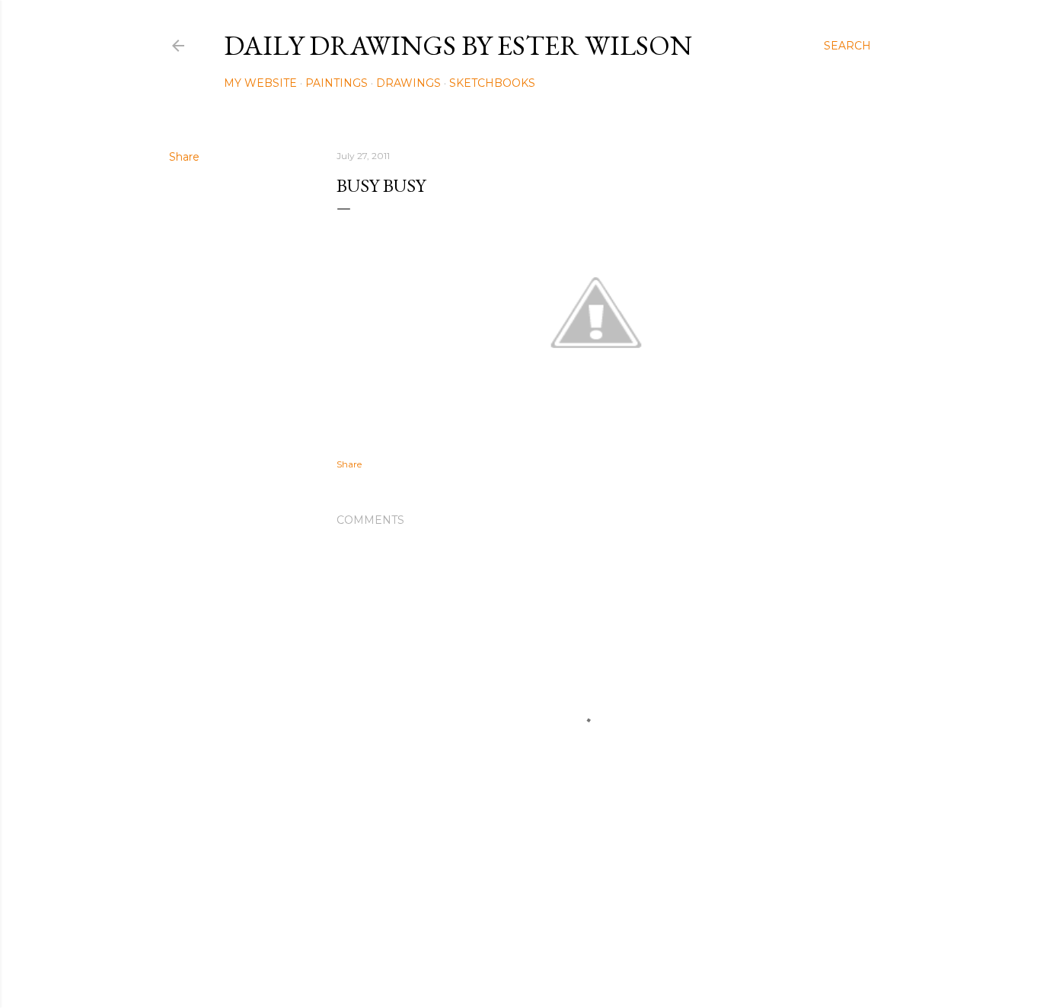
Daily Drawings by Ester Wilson (458, 45)
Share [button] (184, 157)
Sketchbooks (492, 83)
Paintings (336, 83)
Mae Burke (560, 964)
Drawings (408, 83)
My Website (260, 83)
